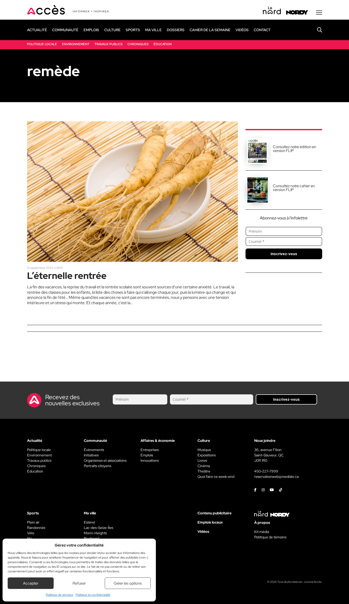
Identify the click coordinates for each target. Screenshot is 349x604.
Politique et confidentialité (93, 595)
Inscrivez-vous (284, 253)
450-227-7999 (266, 471)
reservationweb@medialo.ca (276, 476)
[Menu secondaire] (319, 12)
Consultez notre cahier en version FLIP (294, 187)
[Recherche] (315, 29)
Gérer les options (128, 583)
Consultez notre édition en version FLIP (294, 148)
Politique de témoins (59, 595)
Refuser (79, 583)
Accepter (30, 583)
